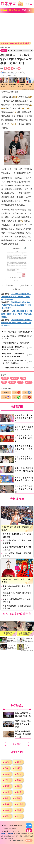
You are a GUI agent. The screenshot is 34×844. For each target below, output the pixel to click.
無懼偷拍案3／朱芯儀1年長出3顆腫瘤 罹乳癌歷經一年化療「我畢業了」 (21, 85)
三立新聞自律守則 (8, 828)
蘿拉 (30, 97)
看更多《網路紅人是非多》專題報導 (16, 43)
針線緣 (4, 10)
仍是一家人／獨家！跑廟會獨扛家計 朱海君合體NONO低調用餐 (29, 85)
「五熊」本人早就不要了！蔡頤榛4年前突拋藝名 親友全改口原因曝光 (28, 646)
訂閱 (15, 392)
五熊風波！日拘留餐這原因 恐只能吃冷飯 (17, 535)
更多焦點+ (17, 744)
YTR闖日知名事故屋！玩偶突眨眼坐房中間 (17, 332)
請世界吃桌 (14, 10)
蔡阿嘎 (16, 97)
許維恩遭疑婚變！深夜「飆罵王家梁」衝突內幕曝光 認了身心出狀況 (16, 305)
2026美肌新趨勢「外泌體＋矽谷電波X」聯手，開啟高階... (14, 362)
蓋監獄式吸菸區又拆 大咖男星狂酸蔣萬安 (17, 541)
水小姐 (13, 124)
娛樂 (9, 47)
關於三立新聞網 (7, 825)
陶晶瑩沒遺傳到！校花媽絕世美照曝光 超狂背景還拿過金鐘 (4, 85)
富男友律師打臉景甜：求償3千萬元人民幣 (16, 587)
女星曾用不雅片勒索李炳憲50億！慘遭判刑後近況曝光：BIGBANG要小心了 (25, 633)
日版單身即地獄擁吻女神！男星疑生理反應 (17, 548)
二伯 (22, 221)
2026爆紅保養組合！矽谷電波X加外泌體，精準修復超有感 (28, 640)
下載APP (6, 392)
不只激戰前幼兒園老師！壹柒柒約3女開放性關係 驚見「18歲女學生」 (16, 323)
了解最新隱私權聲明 (17, 840)
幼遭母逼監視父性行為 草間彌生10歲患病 (24, 438)
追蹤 (4, 397)
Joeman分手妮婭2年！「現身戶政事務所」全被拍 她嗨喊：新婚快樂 (16, 297)
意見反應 (16, 831)
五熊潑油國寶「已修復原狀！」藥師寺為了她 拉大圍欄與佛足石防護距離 (8, 633)
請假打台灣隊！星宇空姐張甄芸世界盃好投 (17, 554)
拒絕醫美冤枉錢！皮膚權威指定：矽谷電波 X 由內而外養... (14, 348)
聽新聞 (3, 50)
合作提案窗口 (7, 831)
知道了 (29, 840)
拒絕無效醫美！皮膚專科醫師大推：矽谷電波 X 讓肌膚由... (13, 355)
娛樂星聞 (3, 47)
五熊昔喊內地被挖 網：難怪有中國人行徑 (23, 459)
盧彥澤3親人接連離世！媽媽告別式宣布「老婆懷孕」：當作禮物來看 (12, 85)
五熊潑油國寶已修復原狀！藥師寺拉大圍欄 (23, 489)
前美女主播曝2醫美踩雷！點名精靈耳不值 (16, 600)
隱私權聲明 (18, 825)
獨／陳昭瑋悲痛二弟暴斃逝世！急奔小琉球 (23, 418)
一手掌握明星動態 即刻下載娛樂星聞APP (16, 343)
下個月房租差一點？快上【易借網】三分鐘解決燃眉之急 (11, 646)
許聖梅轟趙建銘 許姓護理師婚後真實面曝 (17, 607)
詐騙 (14, 112)
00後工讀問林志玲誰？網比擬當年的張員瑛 (17, 594)
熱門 (30, 10)
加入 (26, 392)
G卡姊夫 (26, 108)
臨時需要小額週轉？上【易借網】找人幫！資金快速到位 (11, 640)
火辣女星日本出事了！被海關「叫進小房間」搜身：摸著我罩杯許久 (16, 314)
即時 (24, 10)
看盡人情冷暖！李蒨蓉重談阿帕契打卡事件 (23, 449)
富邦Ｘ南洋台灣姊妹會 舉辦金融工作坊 (23, 724)
